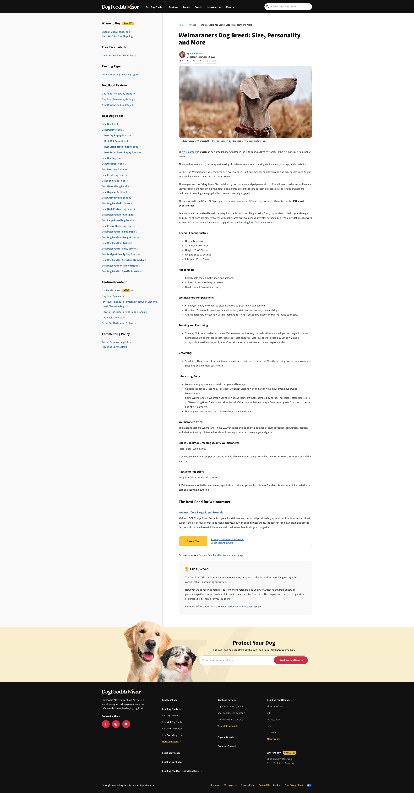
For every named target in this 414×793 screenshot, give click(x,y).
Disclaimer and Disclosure (241, 606)
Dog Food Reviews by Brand (117, 93)
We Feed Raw (273, 719)
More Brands (273, 739)
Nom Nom (272, 732)
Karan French (196, 53)
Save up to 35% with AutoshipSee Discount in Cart (227, 541)
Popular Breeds (226, 737)
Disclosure (215, 785)
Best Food (116, 141)
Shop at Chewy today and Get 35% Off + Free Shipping (280, 761)
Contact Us (264, 785)
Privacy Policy (248, 785)
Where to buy (281, 752)
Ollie (269, 713)
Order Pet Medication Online (117, 323)
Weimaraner (190, 152)
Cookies (277, 785)
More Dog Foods (170, 741)
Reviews (173, 7)
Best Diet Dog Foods (172, 762)
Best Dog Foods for (117, 214)
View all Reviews (226, 726)
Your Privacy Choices (296, 785)
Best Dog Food (112, 158)
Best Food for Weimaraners (223, 555)
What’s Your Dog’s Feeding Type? (120, 74)
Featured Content (227, 746)
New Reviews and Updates (116, 105)
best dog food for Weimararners (256, 222)
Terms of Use (231, 785)
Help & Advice (214, 7)
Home (182, 25)
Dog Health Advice (112, 317)
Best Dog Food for (118, 231)
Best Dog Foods (154, 7)
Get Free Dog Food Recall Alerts (119, 55)
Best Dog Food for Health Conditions (180, 771)
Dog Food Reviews (227, 700)
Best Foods (110, 124)
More (229, 7)
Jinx (269, 726)
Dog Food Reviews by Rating (117, 99)
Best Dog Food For (117, 243)
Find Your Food (169, 700)
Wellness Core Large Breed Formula (201, 512)
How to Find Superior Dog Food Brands (123, 312)
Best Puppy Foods (171, 753)
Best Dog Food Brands (278, 700)
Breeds (198, 7)
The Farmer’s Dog (275, 706)
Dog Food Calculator (113, 296)
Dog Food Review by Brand (231, 706)
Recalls (186, 7)
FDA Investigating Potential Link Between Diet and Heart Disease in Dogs (129, 304)
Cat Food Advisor (115, 290)
